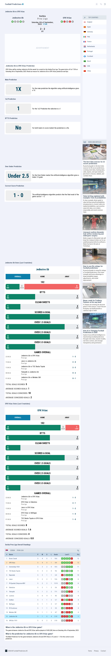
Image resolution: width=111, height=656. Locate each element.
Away (67, 277)
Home (42, 277)
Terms (90, 651)
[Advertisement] (42, 48)
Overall (18, 277)
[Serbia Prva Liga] (77, 550)
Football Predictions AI (20, 651)
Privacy (96, 651)
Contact (103, 651)
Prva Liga (20, 550)
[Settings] (101, 4)
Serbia (12, 550)
